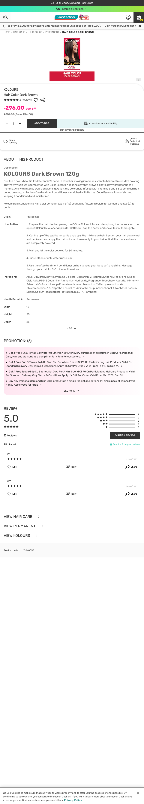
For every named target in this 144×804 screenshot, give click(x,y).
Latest (12, 444)
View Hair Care (18, 517)
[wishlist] (36, 100)
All (5, 444)
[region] (72, 795)
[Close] (138, 793)
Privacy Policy (73, 800)
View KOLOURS (17, 536)
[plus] (20, 123)
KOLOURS (11, 89)
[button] (139, 17)
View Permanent (20, 526)
